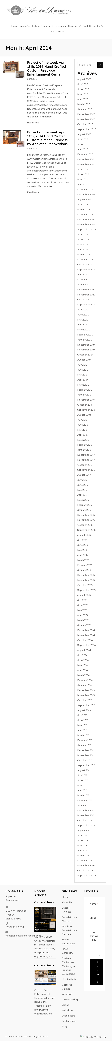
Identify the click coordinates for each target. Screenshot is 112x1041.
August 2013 (84, 710)
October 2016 (85, 524)
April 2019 (82, 379)
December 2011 (85, 810)
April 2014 (82, 670)
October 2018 (85, 404)
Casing (65, 1004)
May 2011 (82, 845)
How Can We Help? (94, 936)
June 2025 (83, 144)
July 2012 (82, 775)
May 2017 (82, 489)
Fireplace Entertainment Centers (70, 930)
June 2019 (83, 369)
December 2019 (86, 344)
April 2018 (82, 434)
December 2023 (86, 194)
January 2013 (84, 745)
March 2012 (83, 795)
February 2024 (85, 189)
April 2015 (82, 615)
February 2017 (84, 504)
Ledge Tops (68, 1015)
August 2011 (83, 830)
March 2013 (83, 735)
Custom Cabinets (44, 902)
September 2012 (86, 765)
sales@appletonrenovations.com (23, 935)
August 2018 (84, 414)
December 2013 (86, 690)
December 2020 (86, 289)
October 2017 (85, 464)
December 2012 (86, 750)
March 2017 (83, 499)
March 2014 (83, 675)
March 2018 (83, 439)
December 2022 (86, 219)
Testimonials (69, 1020)
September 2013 (86, 705)
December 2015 (86, 575)
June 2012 (82, 780)
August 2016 (84, 534)
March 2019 (83, 384)
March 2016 (83, 560)
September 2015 (86, 590)
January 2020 (84, 339)
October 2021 (84, 264)
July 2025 (82, 139)
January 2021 (84, 284)
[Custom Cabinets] (45, 918)
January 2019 (84, 394)
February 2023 (85, 214)
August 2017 (84, 474)
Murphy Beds (69, 979)
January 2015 (84, 625)
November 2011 (85, 815)
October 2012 (84, 760)
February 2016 (84, 565)
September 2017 (86, 469)
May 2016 (82, 549)
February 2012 (84, 800)
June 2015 (83, 605)
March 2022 (83, 254)
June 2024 (83, 174)
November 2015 (86, 580)
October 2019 (85, 354)
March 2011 (83, 855)
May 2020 (82, 319)
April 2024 (82, 184)
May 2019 (82, 374)
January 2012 (84, 805)
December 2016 (86, 514)
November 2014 (86, 635)
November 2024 (86, 164)
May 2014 (82, 665)
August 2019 (84, 359)
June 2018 (83, 424)
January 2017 (84, 509)
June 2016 (83, 544)
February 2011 (84, 860)
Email (93, 917)
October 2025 (85, 124)
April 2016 (82, 554)
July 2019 (82, 364)
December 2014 (86, 630)
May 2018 (82, 429)
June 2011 (82, 840)
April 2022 (82, 249)
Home (65, 897)
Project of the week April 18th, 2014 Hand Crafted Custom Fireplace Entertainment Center (46, 68)
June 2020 (83, 314)
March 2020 (83, 329)
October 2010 (85, 870)
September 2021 (86, 269)
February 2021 (84, 279)
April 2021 (82, 274)
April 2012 (82, 790)
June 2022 (83, 239)
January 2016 (84, 569)
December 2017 (86, 454)
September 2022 (86, 229)
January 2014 (84, 685)
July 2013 (82, 715)
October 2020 (85, 299)
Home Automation (68, 941)
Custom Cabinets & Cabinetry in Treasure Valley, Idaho (68, 966)
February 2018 (84, 444)
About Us (67, 902)
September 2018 (86, 409)
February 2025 (85, 154)
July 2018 (82, 419)
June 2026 (83, 89)
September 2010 (86, 875)
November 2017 (86, 459)
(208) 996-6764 (14, 927)
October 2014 (85, 640)
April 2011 (82, 850)
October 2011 (84, 820)
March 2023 (83, 209)
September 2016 (86, 529)
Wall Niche (67, 1010)
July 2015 (82, 600)
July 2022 (82, 234)
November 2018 (86, 399)
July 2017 (82, 479)
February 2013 (84, 740)
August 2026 (84, 79)
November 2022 (86, 224)
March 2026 (83, 104)
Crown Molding (70, 999)
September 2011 (86, 825)
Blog (64, 1026)
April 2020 (82, 324)
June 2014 (83, 660)
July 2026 (82, 84)
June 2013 (82, 720)
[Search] (100, 65)
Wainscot (67, 994)
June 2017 (83, 484)
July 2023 (82, 204)
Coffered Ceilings (67, 986)
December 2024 (86, 159)
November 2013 (86, 695)
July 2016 (82, 540)
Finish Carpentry (67, 950)
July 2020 (82, 309)
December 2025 (86, 114)
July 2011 (82, 835)
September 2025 (86, 129)
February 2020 (85, 334)
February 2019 (84, 389)
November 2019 (86, 349)
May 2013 (82, 725)
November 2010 (86, 865)
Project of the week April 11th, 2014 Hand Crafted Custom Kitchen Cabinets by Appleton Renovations (47, 138)
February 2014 (85, 680)
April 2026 (82, 99)
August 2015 (84, 595)
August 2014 (84, 650)
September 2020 (86, 304)
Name (94, 903)
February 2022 (85, 259)
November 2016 (86, 519)
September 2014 (86, 645)
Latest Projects (66, 909)
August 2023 (84, 199)
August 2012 (84, 770)
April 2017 (82, 494)
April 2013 (82, 730)
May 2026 (82, 94)
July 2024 (82, 169)
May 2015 (82, 610)
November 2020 (86, 294)
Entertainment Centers (70, 919)
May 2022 (82, 244)
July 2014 (82, 655)
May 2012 (82, 785)
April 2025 (82, 149)
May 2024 (82, 179)
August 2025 (84, 134)
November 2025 (86, 119)
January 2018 (84, 449)
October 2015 (85, 585)
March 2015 (83, 620)
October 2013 (84, 700)
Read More (33, 122)
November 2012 (86, 755)
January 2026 (84, 109)
